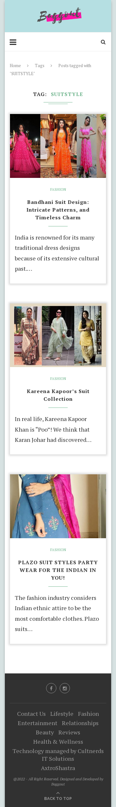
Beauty (45, 732)
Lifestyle (61, 713)
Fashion (58, 190)
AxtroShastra (58, 768)
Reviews (69, 732)
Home (15, 65)
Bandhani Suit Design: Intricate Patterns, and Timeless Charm (58, 209)
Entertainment (37, 723)
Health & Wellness (58, 741)
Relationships (80, 723)
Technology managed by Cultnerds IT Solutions (58, 754)
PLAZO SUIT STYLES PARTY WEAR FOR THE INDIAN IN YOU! (58, 570)
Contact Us (31, 713)
